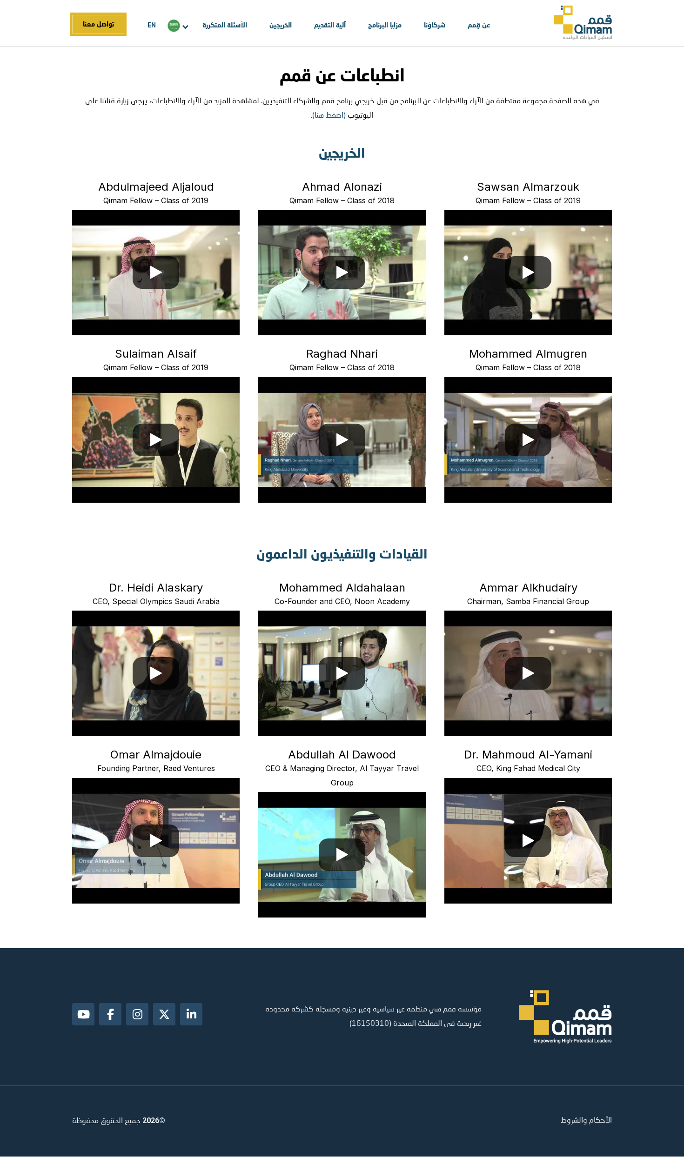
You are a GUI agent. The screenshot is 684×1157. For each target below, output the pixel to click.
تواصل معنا (98, 24)
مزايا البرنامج (385, 25)
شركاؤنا (434, 25)
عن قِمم (479, 25)
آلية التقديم (330, 25)
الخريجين (280, 25)
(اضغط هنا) (329, 116)
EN (152, 25)
